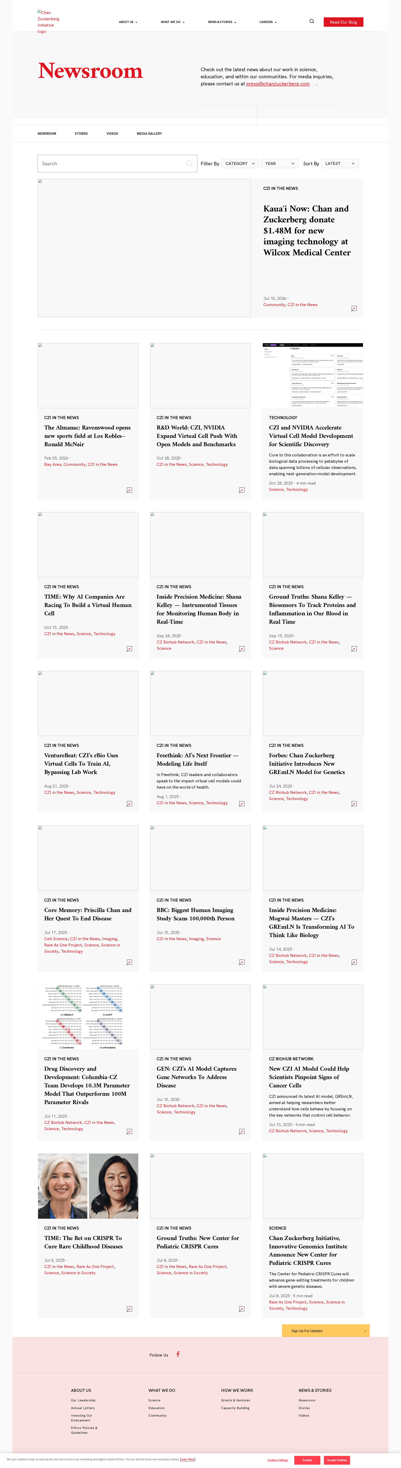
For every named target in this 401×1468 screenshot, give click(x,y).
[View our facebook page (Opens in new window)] (179, 1354)
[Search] (312, 22)
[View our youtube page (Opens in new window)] (246, 1354)
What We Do (171, 22)
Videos (112, 134)
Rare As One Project (63, 944)
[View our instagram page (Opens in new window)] (192, 1354)
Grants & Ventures (235, 1400)
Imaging (109, 938)
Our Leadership (83, 1400)
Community (274, 304)
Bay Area (52, 464)
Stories (81, 134)
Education (156, 1408)
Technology (217, 464)
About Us (126, 22)
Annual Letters (83, 1408)
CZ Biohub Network (175, 642)
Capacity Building (235, 1408)
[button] (240, 163)
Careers (267, 22)
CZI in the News (302, 304)
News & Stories (220, 22)
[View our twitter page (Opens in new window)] (233, 1354)
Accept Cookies (337, 1460)
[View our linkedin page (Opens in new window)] (219, 1354)
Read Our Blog (343, 21)
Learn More (188, 1459)
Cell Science (56, 938)
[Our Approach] (49, 21)
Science (196, 464)
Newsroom (47, 134)
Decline (307, 1460)
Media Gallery (149, 134)
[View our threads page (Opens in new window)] (206, 1354)
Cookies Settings (277, 1460)
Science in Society (78, 1272)
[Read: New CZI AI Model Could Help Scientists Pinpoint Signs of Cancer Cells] (313, 1062)
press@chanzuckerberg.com (278, 83)
